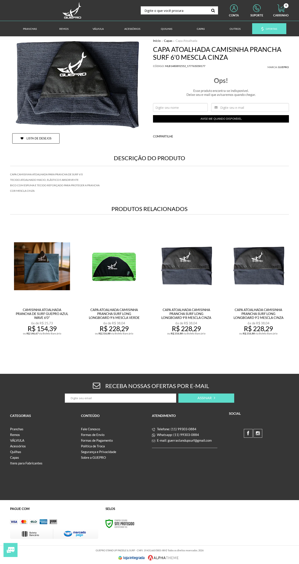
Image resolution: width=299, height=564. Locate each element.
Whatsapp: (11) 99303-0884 (177, 435)
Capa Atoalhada (186, 40)
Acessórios (18, 446)
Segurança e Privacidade (98, 452)
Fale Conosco (90, 429)
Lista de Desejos (38, 138)
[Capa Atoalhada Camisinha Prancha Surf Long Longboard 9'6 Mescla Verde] (114, 291)
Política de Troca (93, 446)
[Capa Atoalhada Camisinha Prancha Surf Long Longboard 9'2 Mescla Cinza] (258, 291)
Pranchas (16, 429)
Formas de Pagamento (97, 440)
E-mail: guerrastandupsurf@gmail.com (184, 440)
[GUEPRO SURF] (72, 10)
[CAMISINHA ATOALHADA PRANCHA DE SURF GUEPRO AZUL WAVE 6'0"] (42, 291)
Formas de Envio (92, 435)
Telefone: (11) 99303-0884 (176, 429)
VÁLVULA (17, 440)
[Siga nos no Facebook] (248, 433)
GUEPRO (283, 67)
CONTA (234, 15)
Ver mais (52, 349)
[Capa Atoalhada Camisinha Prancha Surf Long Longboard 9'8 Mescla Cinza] (186, 291)
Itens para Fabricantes (26, 463)
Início (157, 40)
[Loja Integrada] (131, 558)
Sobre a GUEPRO (93, 457)
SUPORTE (256, 15)
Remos (15, 435)
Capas (168, 40)
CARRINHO (280, 10)
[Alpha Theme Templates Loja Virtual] (163, 557)
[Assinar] (206, 398)
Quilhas (15, 452)
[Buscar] (213, 10)
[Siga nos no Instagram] (257, 433)
